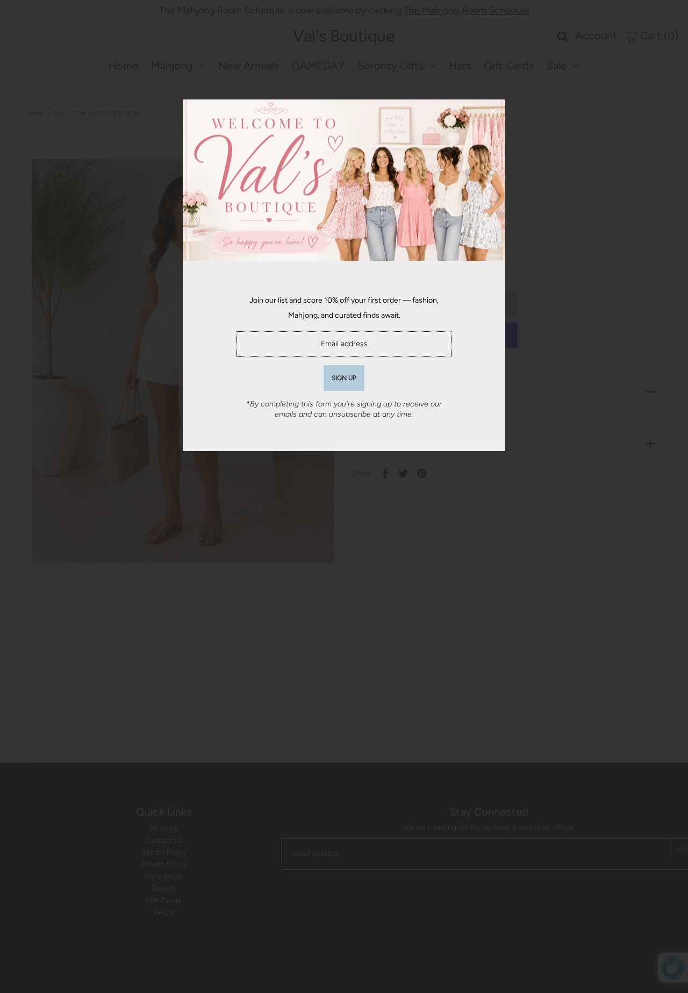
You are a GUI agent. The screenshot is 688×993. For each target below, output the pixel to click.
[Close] (493, 111)
